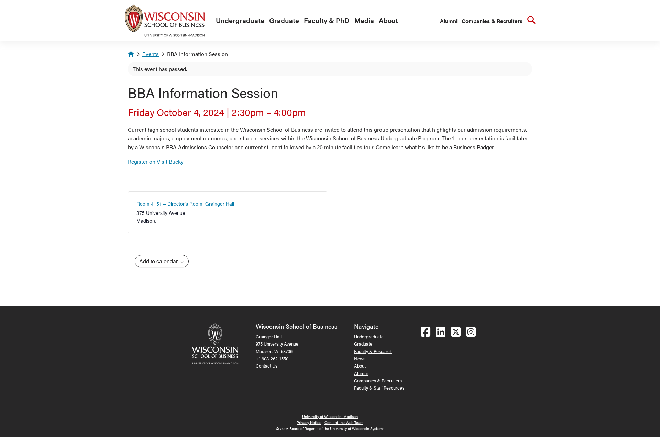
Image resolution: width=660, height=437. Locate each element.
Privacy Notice (309, 422)
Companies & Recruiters (492, 21)
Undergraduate (240, 20)
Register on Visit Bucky (156, 161)
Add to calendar (159, 261)
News (359, 358)
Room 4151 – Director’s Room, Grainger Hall (185, 203)
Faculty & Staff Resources (379, 387)
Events (150, 54)
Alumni (449, 21)
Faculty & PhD (327, 20)
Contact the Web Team (343, 422)
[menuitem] (238, 20)
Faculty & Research (373, 351)
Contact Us (266, 365)
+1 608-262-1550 (272, 358)
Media (364, 20)
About (388, 20)
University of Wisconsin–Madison (330, 416)
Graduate (284, 20)
